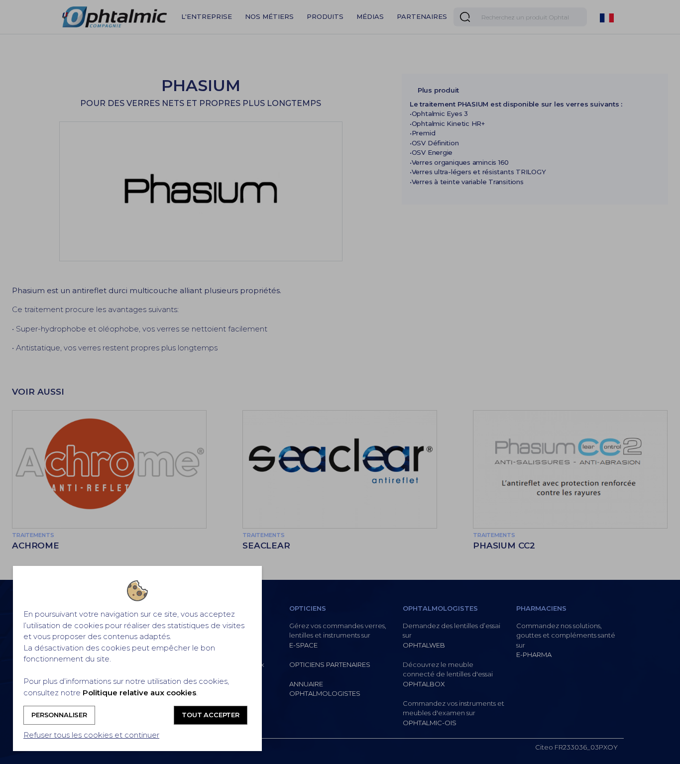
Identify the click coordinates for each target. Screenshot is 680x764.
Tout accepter (210, 715)
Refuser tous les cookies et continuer (91, 735)
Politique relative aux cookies (139, 692)
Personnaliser (59, 715)
